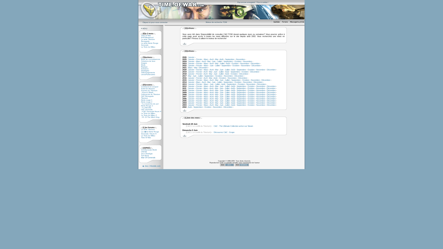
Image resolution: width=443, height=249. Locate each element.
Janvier (191, 57)
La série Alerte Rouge (148, 43)
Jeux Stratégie (145, 154)
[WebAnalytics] (234, 168)
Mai (216, 59)
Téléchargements (146, 72)
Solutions (143, 69)
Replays (142, 67)
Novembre (240, 59)
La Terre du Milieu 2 (147, 115)
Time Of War (144, 35)
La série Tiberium (146, 39)
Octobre (237, 61)
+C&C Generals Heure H (149, 111)
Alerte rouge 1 (145, 100)
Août (221, 59)
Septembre (229, 59)
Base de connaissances (149, 59)
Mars (206, 59)
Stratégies (143, 71)
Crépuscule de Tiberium (149, 94)
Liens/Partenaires (146, 74)
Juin (213, 61)
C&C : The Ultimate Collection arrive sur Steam (233, 126)
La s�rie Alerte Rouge (148, 132)
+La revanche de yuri (148, 104)
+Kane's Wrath (145, 92)
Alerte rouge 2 (145, 102)
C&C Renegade (146, 96)
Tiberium (143, 98)
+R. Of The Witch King (148, 117)
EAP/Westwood (145, 37)
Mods (141, 65)
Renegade (144, 41)
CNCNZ (142, 152)
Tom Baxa (143, 155)
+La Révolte (144, 108)
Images (142, 63)
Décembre (255, 63)
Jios (146, 166)
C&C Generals (145, 109)
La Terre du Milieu (146, 47)
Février (199, 59)
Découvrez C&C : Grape (224, 132)
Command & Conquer (148, 87)
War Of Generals (146, 157)
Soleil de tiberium (146, 89)
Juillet (219, 61)
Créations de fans (146, 61)
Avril (211, 59)
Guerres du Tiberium (147, 90)
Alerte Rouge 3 (145, 106)
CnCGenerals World (147, 150)
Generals (143, 45)
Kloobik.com (155, 166)
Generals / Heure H (147, 134)
